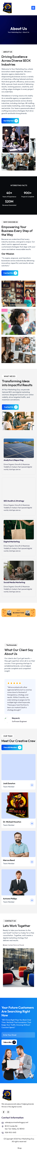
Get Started (8, 121)
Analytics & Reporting (13, 460)
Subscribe (7, 1042)
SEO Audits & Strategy (14, 501)
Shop (20, 1148)
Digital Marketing (12, 541)
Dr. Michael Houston (12, 822)
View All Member (10, 747)
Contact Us (8, 273)
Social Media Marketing (14, 582)
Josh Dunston (9, 783)
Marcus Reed (9, 860)
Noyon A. (16, 718)
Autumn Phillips (10, 898)
